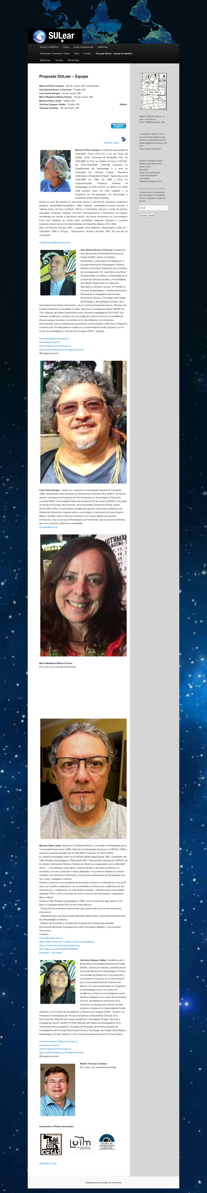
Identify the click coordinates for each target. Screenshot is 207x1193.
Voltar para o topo (48, 1163)
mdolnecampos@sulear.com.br (54, 242)
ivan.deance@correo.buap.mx (54, 338)
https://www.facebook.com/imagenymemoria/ (61, 349)
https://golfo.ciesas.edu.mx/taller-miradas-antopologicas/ (67, 941)
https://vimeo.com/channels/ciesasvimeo (59, 945)
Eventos (87, 53)
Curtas (66, 46)
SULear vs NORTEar (49, 46)
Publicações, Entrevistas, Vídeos (54, 53)
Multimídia (102, 46)
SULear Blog (73, 60)
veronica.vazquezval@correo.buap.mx (58, 1041)
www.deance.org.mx (49, 342)
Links (76, 53)
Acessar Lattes (112, 142)
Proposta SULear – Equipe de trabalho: (114, 53)
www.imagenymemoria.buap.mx (55, 345)
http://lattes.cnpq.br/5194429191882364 (58, 948)
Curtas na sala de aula (83, 46)
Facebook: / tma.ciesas (50, 952)
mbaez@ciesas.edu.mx (51, 937)
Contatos (59, 60)
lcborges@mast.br (48, 527)
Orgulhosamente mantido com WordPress (103, 1182)
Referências (45, 60)
